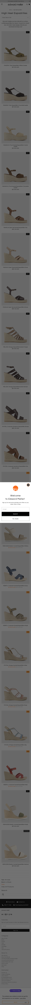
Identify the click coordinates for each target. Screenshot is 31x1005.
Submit (15, 513)
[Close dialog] (28, 484)
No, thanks (16, 518)
